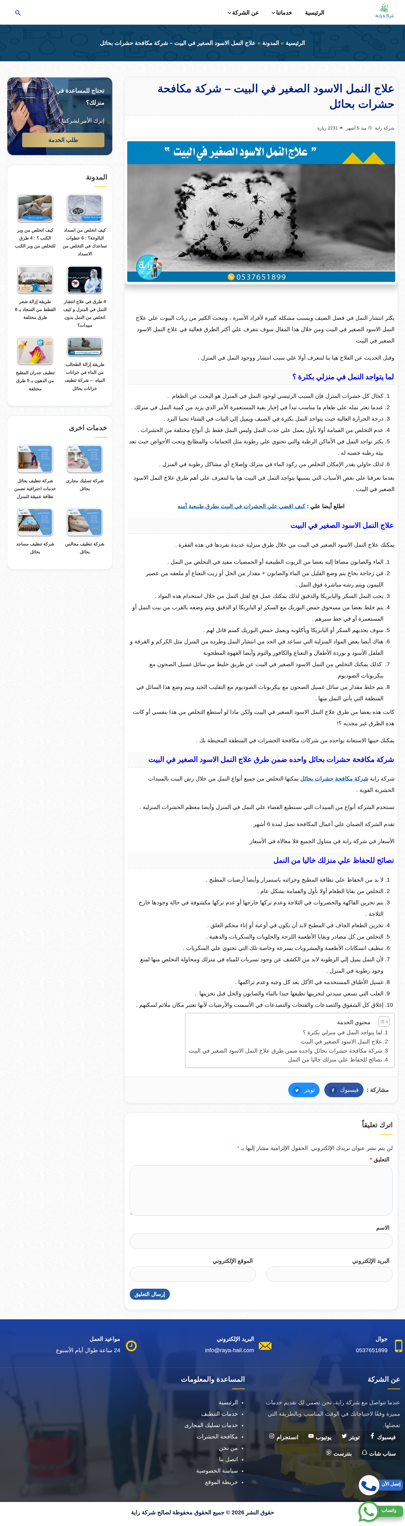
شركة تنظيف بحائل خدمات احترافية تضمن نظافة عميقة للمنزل (35, 488)
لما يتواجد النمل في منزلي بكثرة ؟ (341, 1032)
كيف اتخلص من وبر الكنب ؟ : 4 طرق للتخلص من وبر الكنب (35, 238)
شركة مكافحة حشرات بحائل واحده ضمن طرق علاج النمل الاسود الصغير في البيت (285, 1051)
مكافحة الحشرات (217, 1436)
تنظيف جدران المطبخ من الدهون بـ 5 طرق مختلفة (35, 380)
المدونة (270, 43)
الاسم (382, 1228)
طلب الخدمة (63, 140)
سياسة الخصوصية (217, 1471)
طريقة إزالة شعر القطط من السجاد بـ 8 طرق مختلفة (35, 309)
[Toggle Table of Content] (381, 1021)
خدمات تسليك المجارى (211, 1425)
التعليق (379, 1159)
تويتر (301, 1090)
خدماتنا (284, 12)
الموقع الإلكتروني (233, 1261)
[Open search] (18, 13)
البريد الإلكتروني (370, 1261)
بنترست (342, 1453)
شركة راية (385, 128)
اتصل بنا (228, 1459)
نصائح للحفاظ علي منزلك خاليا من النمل (334, 1059)
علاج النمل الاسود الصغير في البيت (341, 1041)
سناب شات (382, 1453)
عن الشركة (245, 12)
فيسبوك (341, 1090)
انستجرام (286, 1437)
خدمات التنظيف (219, 1414)
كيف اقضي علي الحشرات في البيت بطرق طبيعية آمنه (241, 506)
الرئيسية (314, 12)
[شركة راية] (384, 10)
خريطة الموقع (221, 1482)
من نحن (228, 1448)
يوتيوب (323, 1437)
